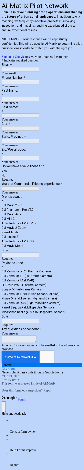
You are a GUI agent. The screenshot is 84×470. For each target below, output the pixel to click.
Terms (15, 379)
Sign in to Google (13, 56)
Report (47, 390)
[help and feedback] (4, 406)
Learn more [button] (61, 56)
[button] (42, 365)
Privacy (6, 379)
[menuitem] (46, 426)
